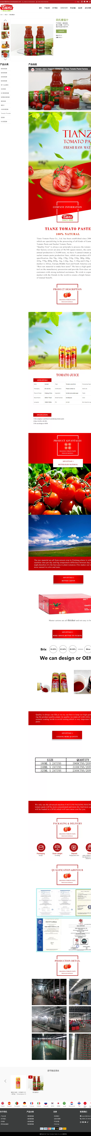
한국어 (52, 1106)
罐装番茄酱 (4, 72)
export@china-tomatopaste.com (11, 1)
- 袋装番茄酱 (30, 1121)
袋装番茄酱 (4, 77)
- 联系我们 (56, 1116)
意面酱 (3, 117)
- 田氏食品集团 (4, 1124)
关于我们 (55, 8)
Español (9, 1106)
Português (17, 1106)
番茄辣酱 (3, 101)
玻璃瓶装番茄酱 (5, 97)
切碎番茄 (3, 89)
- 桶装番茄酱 (30, 1116)
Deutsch (25, 1106)
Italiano (39, 1106)
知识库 (80, 8)
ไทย (79, 1106)
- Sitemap (56, 1124)
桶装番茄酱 (4, 68)
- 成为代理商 (56, 1118)
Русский (46, 1106)
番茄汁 (6, 14)
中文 (78, 1)
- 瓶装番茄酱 (30, 1124)
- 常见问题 (56, 1121)
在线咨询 (61, 31)
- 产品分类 (3, 1116)
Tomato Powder (6, 113)
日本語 (58, 1106)
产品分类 (47, 8)
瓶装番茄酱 (4, 81)
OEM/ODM (64, 8)
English (3, 1106)
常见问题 (73, 8)
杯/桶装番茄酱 (5, 93)
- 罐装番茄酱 (30, 1118)
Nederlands (72, 1106)
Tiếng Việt (85, 1106)
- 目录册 (2, 1121)
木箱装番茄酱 (4, 109)
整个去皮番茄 (4, 85)
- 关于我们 (3, 1118)
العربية (64, 1106)
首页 (40, 8)
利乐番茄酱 (4, 121)
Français (32, 1106)
